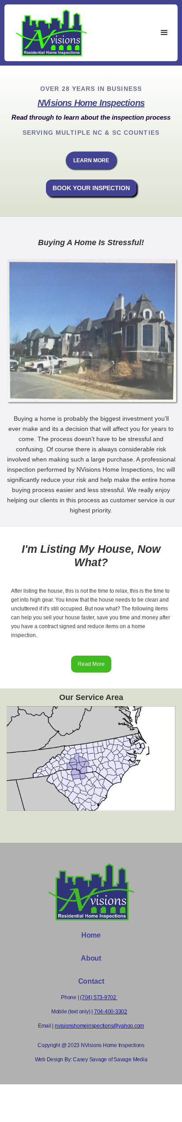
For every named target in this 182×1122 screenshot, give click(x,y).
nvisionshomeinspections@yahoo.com (99, 1026)
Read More (91, 664)
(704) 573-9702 (98, 997)
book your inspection (91, 188)
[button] (164, 33)
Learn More (91, 160)
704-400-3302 (110, 1012)
